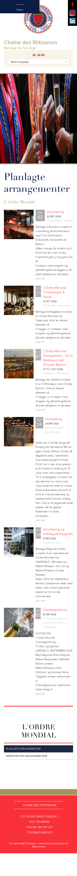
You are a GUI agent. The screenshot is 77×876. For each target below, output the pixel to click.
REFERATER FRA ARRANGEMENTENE (26, 756)
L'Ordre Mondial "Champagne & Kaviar (54, 292)
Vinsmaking (55, 212)
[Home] (38, 19)
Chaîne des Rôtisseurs (39, 805)
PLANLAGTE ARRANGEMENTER (23, 748)
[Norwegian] (34, 55)
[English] (38, 55)
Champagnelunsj (55, 610)
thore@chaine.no (39, 832)
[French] (42, 55)
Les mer (40, 278)
